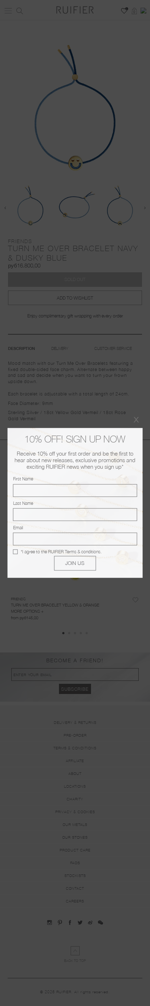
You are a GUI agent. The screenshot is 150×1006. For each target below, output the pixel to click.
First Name (23, 479)
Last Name (23, 503)
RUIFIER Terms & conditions (74, 551)
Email (18, 527)
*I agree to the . (61, 551)
